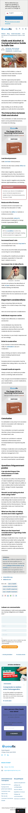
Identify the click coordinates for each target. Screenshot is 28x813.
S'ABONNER (14, 733)
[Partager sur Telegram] (16, 595)
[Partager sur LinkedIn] (8, 595)
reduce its (17, 218)
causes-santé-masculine (10, 586)
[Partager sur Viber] (13, 595)
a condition (9, 231)
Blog (8, 33)
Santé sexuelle (7, 683)
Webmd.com (7, 579)
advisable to (11, 347)
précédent (4, 685)
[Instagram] (2, 755)
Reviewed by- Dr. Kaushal (12, 49)
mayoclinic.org (7, 577)
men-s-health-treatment (10, 592)
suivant (24, 685)
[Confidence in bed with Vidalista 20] (14, 154)
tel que (7, 285)
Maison (3, 33)
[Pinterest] (5, 755)
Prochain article (20, 654)
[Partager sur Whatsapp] (10, 595)
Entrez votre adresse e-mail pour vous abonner (13, 723)
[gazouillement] (8, 755)
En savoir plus (7, 701)
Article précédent (7, 654)
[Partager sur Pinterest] (5, 595)
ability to (14, 212)
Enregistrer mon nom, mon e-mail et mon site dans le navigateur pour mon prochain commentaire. (14, 641)
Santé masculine (15, 33)
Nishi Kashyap (15, 48)
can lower (8, 161)
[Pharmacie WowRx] (6, 28)
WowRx (5, 559)
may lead (21, 243)
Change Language (14, 18)
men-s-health (12, 584)
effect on (22, 166)
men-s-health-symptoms (10, 589)
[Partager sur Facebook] (2, 595)
